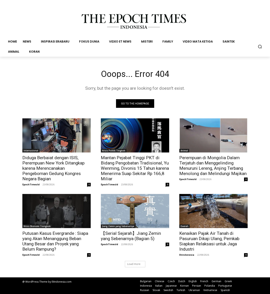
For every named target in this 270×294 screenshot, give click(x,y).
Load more (133, 264)
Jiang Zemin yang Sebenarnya (118, 226)
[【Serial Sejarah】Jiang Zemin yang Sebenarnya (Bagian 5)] (135, 211)
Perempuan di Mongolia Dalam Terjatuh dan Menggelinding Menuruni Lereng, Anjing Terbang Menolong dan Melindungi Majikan (213, 165)
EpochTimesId (31, 184)
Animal (184, 150)
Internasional (31, 150)
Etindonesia (186, 254)
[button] (260, 46)
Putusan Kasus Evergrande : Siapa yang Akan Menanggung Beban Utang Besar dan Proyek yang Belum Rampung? (55, 241)
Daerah (184, 226)
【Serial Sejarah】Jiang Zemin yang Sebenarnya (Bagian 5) (131, 236)
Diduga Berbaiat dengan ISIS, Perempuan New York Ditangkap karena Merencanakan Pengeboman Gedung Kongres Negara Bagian (53, 168)
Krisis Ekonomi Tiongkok (37, 226)
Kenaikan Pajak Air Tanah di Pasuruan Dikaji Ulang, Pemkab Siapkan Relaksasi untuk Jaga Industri (209, 241)
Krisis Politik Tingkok (113, 150)
